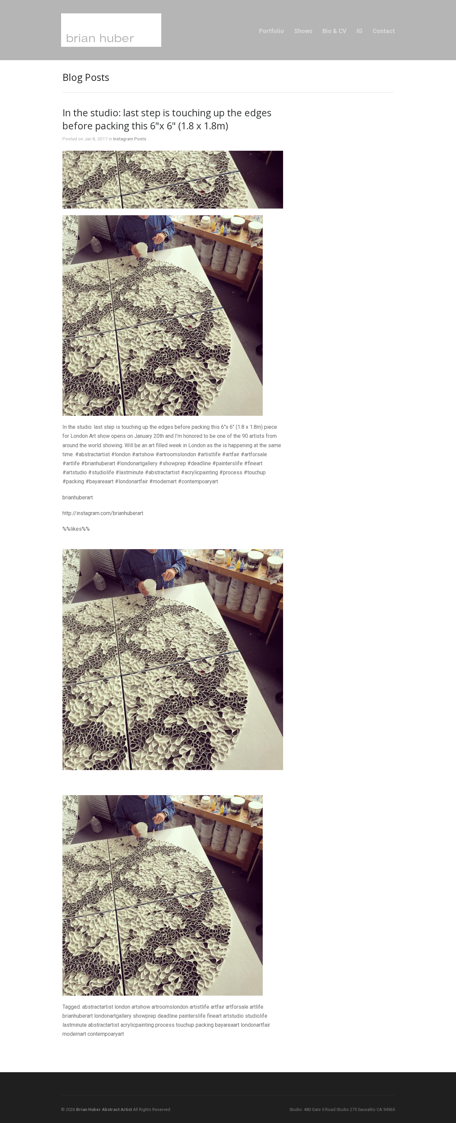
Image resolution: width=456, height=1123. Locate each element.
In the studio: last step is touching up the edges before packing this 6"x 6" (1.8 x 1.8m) (166, 119)
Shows (303, 30)
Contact (384, 30)
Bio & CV (334, 30)
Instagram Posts (129, 138)
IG (360, 30)
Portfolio (271, 30)
